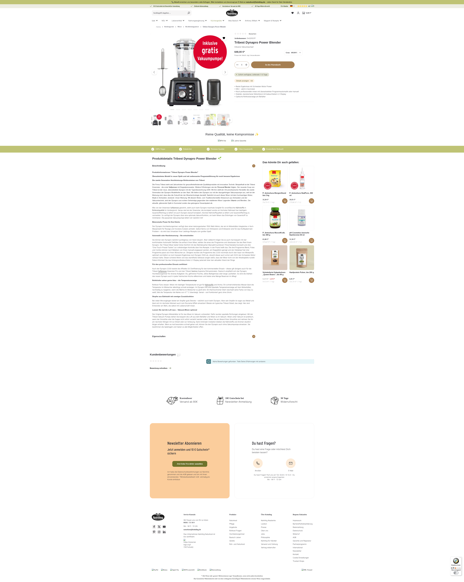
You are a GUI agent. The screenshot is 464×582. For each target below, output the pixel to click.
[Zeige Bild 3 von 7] (184, 109)
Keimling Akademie (268, 520)
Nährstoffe (240, 208)
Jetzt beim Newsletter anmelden (190, 464)
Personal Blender (224, 187)
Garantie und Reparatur (302, 541)
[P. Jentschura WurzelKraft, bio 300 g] (275, 218)
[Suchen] (189, 13)
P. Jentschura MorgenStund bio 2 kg (274, 194)
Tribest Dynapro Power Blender (214, 27)
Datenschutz (298, 531)
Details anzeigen (242, 81)
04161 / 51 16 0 (189, 522)
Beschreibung (158, 166)
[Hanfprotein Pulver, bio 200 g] (302, 257)
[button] (292, 6)
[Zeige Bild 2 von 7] (178, 109)
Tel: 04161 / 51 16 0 (283, 475)
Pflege (231, 524)
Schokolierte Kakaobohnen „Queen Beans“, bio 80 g (274, 273)
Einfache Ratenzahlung (201, 6)
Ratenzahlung (298, 527)
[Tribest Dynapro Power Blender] (189, 72)
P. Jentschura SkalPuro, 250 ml (301, 194)
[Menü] (460, 558)
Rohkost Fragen (235, 531)
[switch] (456, 572)
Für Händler (284, 6)
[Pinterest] (154, 532)
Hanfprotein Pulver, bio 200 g (301, 272)
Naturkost (233, 520)
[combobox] (169, 13)
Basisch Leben (235, 537)
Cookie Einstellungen (301, 558)
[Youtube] (164, 527)
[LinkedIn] (164, 532)
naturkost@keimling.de (192, 529)
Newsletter (297, 551)
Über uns (264, 531)
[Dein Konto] (298, 13)
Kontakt (296, 554)
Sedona (194, 271)
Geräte (232, 541)
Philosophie (265, 537)
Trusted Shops (298, 561)
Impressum (297, 520)
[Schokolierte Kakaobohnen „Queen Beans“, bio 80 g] (275, 257)
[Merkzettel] (292, 13)
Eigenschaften (159, 336)
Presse (263, 527)
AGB (294, 537)
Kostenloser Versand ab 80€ (231, 6)
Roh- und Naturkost (237, 544)
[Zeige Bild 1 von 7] (172, 109)
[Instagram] (159, 532)
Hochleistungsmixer (237, 534)
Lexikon (264, 524)
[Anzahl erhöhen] (246, 64)
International (298, 547)
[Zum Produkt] (284, 201)
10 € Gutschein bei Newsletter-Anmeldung (166, 6)
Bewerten (252, 34)
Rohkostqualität (158, 210)
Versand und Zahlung (269, 544)
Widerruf (296, 534)
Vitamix (233, 200)
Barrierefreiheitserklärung (302, 524)
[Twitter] (159, 527)
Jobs (263, 534)
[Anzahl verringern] (237, 64)
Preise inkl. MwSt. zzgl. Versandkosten (247, 55)
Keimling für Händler (269, 541)
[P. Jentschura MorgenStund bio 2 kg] (275, 178)
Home (158, 27)
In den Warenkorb (273, 65)
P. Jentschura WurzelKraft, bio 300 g (274, 234)
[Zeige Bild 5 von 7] (195, 109)
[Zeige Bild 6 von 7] (201, 109)
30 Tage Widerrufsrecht (262, 6)
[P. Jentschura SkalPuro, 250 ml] (302, 178)
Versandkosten (237, 576)
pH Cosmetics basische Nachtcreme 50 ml (299, 234)
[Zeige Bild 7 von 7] (207, 109)
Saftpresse (173, 187)
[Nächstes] (225, 72)
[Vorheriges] (154, 72)
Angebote (233, 527)
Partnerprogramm (300, 544)
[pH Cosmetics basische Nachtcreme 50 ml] (302, 218)
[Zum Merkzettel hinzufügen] (224, 38)
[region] (189, 79)
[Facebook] (154, 527)
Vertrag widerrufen (268, 547)
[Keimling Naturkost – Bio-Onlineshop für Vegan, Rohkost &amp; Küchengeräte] (232, 13)
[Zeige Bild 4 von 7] (190, 109)
